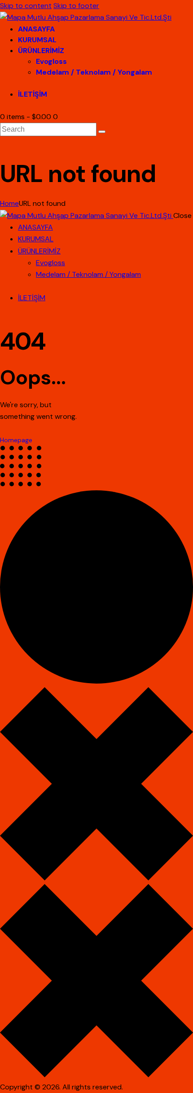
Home (9, 203)
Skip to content (26, 5)
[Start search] (101, 131)
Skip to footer (76, 5)
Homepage (16, 440)
